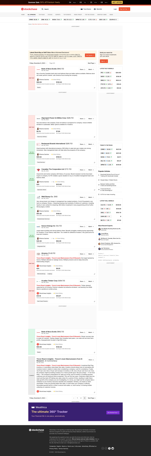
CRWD (33, 19)
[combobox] (58, 9)
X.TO (91, 19)
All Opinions (32, 14)
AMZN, (35, 58)
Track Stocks (87, 9)
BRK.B (105, 80)
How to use (105, 255)
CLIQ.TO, (38, 56)
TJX (104, 208)
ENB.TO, (79, 56)
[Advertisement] (75, 38)
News (111, 14)
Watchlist (99, 9)
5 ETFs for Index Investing (107, 194)
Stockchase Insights (53, 54)
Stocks (50, 14)
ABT (50, 58)
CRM (44, 19)
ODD (102, 19)
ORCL (105, 212)
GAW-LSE (105, 216)
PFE (105, 72)
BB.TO (105, 220)
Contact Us (112, 255)
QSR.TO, (56, 56)
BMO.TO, (46, 58)
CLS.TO (106, 205)
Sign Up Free (124, 9)
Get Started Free (112, 412)
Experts (57, 14)
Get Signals (89, 55)
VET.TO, (66, 56)
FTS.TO (106, 84)
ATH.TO (105, 88)
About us (100, 255)
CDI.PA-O (112, 19)
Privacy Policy (53, 448)
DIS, (46, 56)
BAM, (71, 56)
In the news (78, 446)
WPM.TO (80, 19)
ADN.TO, (32, 56)
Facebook (100, 257)
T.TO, (31, 58)
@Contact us (92, 446)
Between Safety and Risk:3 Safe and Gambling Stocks (108, 184)
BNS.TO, (77, 54)
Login (115, 9)
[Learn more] (94, 87)
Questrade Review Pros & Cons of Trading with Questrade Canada (109, 175)
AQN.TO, (61, 56)
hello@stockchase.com (73, 443)
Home (23, 14)
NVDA (56, 19)
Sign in (103, 61)
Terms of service (63, 448)
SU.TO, (43, 56)
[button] (44, 79)
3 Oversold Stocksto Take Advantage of (106, 189)
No (53, 181)
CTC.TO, (51, 56)
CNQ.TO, (40, 58)
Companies (52, 446)
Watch (90, 69)
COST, (75, 56)
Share (81, 69)
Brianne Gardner (39, 54)
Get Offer (117, 2)
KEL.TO (68, 19)
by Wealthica (116, 260)
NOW (105, 76)
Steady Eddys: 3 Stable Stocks (108, 180)
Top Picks (42, 14)
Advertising (85, 446)
